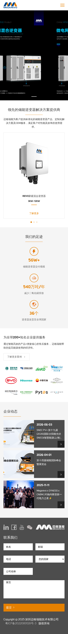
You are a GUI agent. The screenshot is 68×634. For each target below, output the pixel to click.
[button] (34, 96)
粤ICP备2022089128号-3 (20, 623)
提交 (9, 607)
